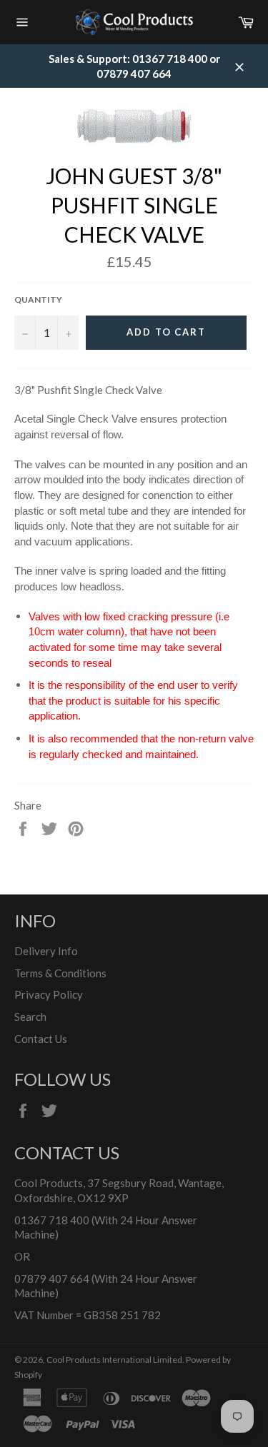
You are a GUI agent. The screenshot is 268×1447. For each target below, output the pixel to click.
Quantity (38, 299)
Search (30, 1016)
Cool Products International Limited (114, 1359)
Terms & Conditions (60, 973)
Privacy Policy (48, 994)
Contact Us (40, 1038)
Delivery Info (46, 950)
